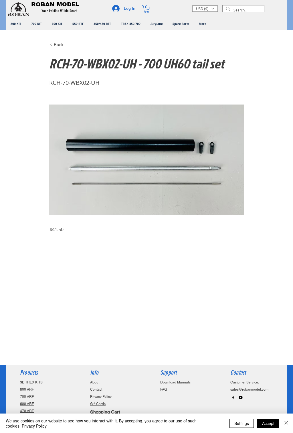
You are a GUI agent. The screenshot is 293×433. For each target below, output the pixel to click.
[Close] (286, 423)
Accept (268, 423)
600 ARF (27, 404)
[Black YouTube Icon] (240, 397)
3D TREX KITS (31, 382)
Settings (241, 423)
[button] (60, 11)
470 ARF (27, 411)
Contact (96, 389)
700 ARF (27, 397)
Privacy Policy (34, 426)
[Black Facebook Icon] (233, 397)
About (94, 382)
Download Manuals (175, 382)
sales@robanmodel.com (249, 389)
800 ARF (27, 389)
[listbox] (205, 8)
